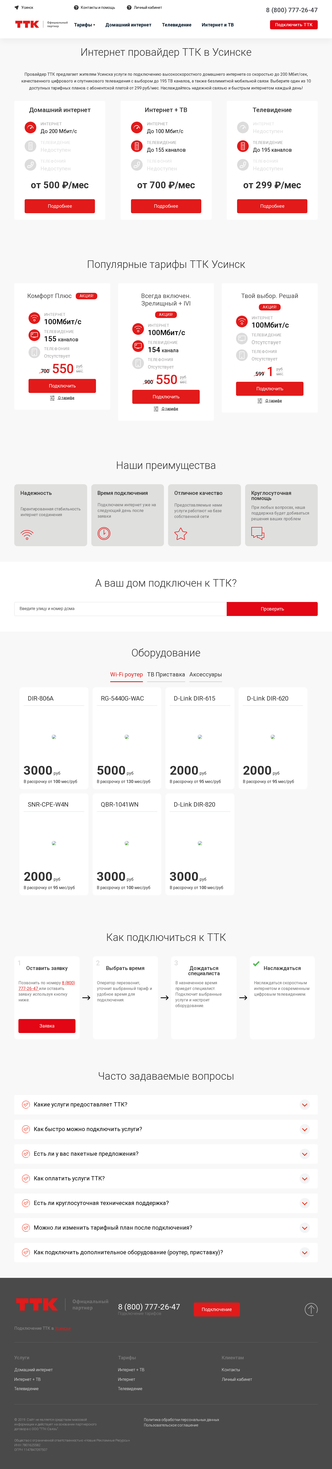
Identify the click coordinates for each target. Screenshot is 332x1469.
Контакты (231, 1369)
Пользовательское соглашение (171, 1425)
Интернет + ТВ (27, 1379)
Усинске (63, 1328)
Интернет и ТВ (218, 24)
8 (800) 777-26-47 (292, 10)
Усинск (27, 7)
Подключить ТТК (294, 24)
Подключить (62, 386)
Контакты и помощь (98, 7)
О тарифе (65, 398)
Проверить (272, 609)
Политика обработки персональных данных (181, 1420)
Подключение (217, 1309)
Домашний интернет (128, 24)
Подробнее (60, 206)
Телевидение (176, 24)
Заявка (46, 1026)
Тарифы (83, 24)
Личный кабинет (148, 7)
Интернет (126, 1379)
